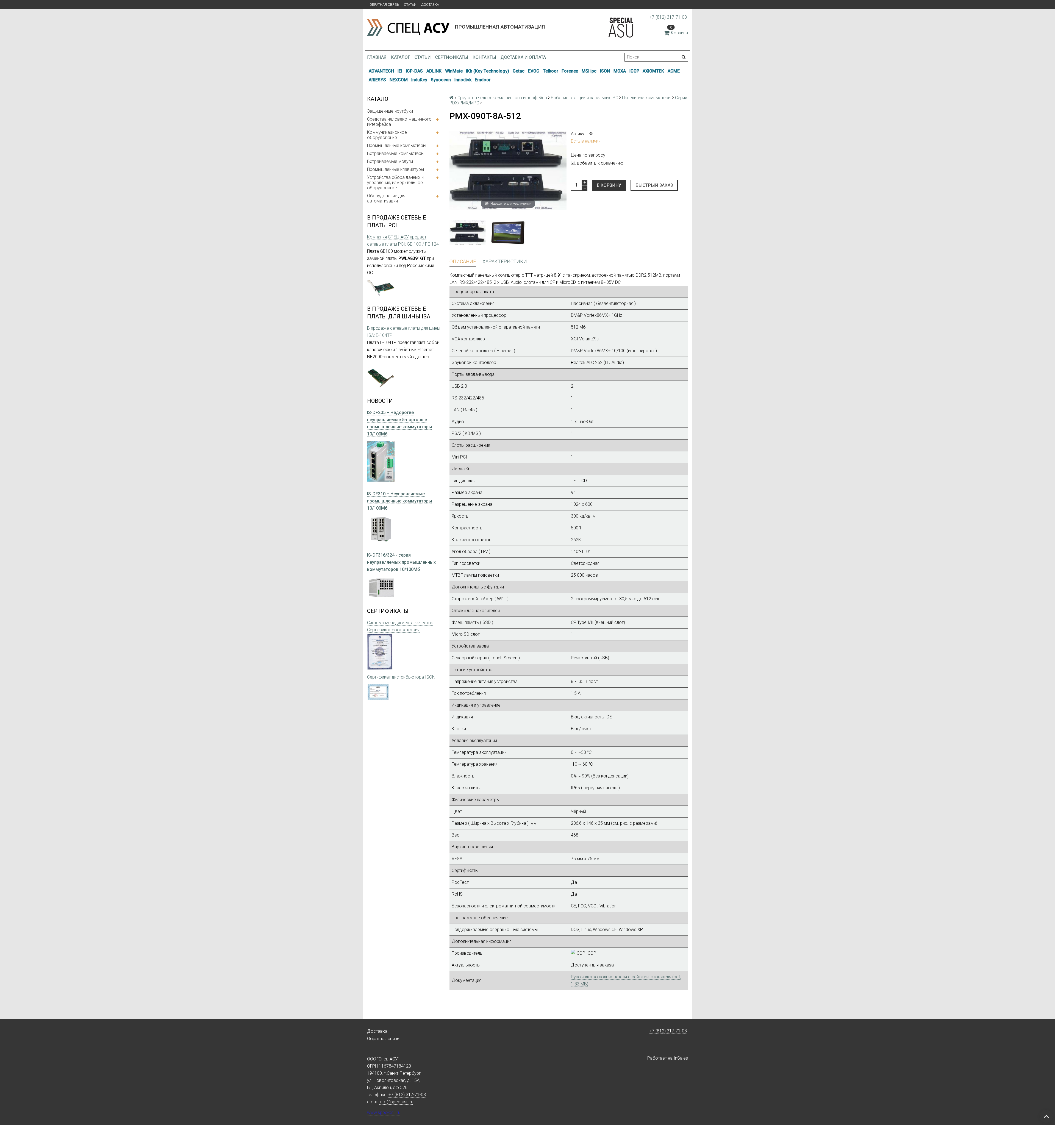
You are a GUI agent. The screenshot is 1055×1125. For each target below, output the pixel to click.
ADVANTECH (381, 71)
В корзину (609, 185)
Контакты (484, 57)
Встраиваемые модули (390, 161)
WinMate (454, 71)
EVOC (533, 71)
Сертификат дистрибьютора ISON (401, 677)
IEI (400, 71)
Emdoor (483, 79)
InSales (681, 1058)
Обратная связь (384, 4)
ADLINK (434, 71)
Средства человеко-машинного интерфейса (399, 121)
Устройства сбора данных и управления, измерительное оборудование (395, 182)
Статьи (410, 4)
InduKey (419, 79)
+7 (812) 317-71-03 (668, 17)
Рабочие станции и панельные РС (584, 97)
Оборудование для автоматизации (386, 198)
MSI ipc (589, 71)
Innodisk (462, 79)
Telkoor (550, 71)
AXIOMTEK (653, 71)
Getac (518, 71)
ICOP (634, 71)
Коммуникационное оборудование (387, 135)
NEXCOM (399, 79)
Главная (377, 57)
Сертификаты (451, 57)
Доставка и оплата (523, 57)
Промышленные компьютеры (396, 145)
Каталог (400, 57)
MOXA (619, 71)
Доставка (430, 4)
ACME (674, 71)
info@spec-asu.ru (396, 1101)
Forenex (570, 71)
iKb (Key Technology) (487, 71)
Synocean (441, 79)
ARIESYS (377, 79)
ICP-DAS (414, 71)
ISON (605, 71)
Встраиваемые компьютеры (395, 153)
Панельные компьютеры (646, 97)
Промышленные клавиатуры (395, 169)
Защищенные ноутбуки (390, 111)
